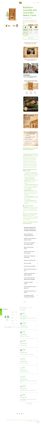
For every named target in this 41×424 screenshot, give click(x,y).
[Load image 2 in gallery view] (9, 25)
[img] (26, 18)
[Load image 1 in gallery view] (6, 25)
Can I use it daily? (27, 263)
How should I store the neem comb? (30, 292)
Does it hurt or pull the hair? (29, 260)
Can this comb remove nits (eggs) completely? (29, 274)
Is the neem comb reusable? (30, 266)
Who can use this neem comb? (29, 248)
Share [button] (25, 302)
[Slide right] (19, 26)
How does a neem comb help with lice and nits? (30, 239)
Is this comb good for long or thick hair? (30, 287)
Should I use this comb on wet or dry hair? (29, 252)
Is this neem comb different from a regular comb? (29, 243)
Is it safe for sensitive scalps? (28, 283)
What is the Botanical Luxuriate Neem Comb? (29, 235)
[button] (2, 3)
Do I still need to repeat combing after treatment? (29, 296)
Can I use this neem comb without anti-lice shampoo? (29, 278)
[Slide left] (3, 26)
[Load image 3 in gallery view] (13, 25)
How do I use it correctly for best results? (29, 257)
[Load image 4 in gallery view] (16, 25)
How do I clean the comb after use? (30, 270)
